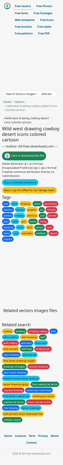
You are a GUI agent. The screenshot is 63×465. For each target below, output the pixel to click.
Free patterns (24, 33)
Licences (20, 436)
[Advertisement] (31, 63)
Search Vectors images (20, 94)
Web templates (25, 20)
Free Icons (47, 20)
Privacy (43, 436)
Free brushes (23, 26)
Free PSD (44, 33)
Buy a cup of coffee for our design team (29, 190)
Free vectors (23, 6)
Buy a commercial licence (20, 182)
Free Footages (43, 13)
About (55, 436)
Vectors (20, 102)
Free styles (44, 26)
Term (32, 436)
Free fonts (21, 13)
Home (7, 102)
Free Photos (44, 6)
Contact (31, 442)
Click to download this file (27, 156)
